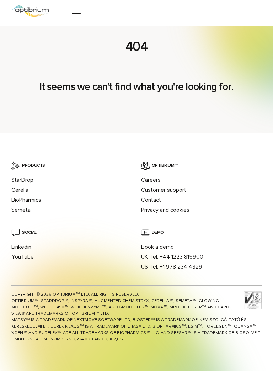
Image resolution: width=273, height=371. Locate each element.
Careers (151, 180)
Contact (151, 199)
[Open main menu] (76, 13)
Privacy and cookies (165, 209)
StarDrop (22, 180)
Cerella (19, 190)
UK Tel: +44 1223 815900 (172, 256)
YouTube (22, 256)
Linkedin (21, 246)
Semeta (21, 209)
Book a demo (157, 246)
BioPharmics (26, 199)
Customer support (163, 190)
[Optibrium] (35, 13)
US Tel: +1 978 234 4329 (171, 266)
